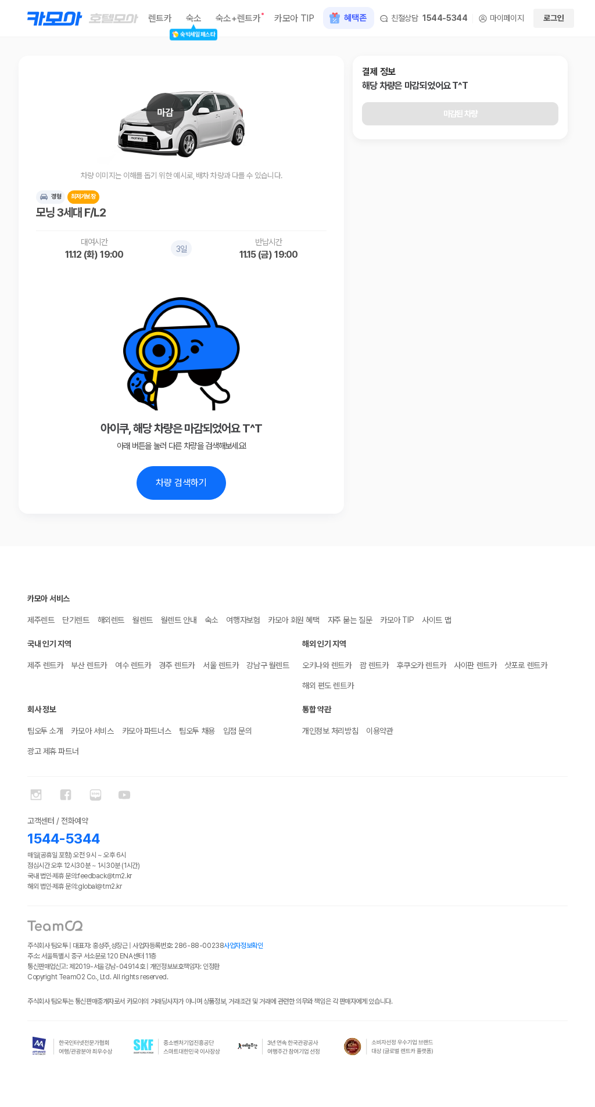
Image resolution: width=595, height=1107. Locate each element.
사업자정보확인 (243, 946)
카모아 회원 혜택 (293, 620)
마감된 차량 (460, 113)
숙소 (211, 620)
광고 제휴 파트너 (52, 751)
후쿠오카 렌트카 (421, 665)
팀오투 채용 (196, 730)
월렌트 (142, 620)
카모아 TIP (397, 620)
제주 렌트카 (45, 665)
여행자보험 (243, 620)
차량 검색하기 (181, 482)
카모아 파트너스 (146, 730)
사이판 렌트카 (475, 665)
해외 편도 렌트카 (327, 685)
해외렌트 (111, 620)
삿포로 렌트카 (525, 665)
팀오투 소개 (45, 730)
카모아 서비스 (92, 730)
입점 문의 (237, 730)
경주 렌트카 (176, 665)
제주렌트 (40, 620)
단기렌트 (75, 620)
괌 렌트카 (374, 665)
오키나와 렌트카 (327, 665)
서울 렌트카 (220, 665)
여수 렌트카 (132, 665)
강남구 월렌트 (267, 665)
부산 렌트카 (88, 665)
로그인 (553, 18)
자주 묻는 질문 (350, 620)
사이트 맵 (436, 620)
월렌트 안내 (178, 620)
